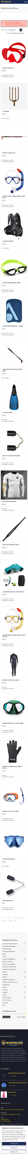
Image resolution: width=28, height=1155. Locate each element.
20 (10, 920)
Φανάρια (5, 992)
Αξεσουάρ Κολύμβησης (9, 946)
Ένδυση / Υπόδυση (8, 961)
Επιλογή (5, 419)
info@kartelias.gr (5, 1119)
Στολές (5, 987)
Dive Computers (7, 1000)
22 (15, 920)
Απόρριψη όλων (14, 1151)
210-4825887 (4, 1114)
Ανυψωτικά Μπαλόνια (9, 951)
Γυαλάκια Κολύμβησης (9, 959)
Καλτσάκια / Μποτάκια (9, 966)
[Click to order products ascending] (20, 30)
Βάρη (4, 954)
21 (12, 920)
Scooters (5, 1002)
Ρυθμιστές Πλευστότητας (10, 982)
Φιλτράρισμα (6, 1017)
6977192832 (17, 1114)
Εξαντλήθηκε (6, 118)
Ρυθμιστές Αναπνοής (9, 979)
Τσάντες (5, 989)
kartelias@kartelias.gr (6, 1121)
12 (2, 920)
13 (4, 920)
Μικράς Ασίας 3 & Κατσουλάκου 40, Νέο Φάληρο (12, 1109)
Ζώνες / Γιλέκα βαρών (9, 964)
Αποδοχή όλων (14, 1143)
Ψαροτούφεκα (7, 997)
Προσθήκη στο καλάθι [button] (8, 75)
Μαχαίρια (5, 974)
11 (23, 918)
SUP (4, 1005)
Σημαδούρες (6, 984)
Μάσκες (5, 972)
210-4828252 (11, 1114)
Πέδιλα (5, 977)
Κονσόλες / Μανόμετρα (9, 969)
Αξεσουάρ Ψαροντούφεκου (10, 943)
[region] (14, 1140)
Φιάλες (5, 995)
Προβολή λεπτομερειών (8, 76)
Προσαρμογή (14, 1147)
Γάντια (4, 956)
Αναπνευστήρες (7, 948)
